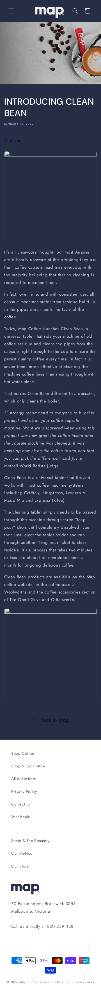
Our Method (22, 853)
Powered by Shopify (53, 982)
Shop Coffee (22, 753)
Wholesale (20, 817)
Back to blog (54, 720)
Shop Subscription (28, 766)
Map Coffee (29, 982)
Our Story (20, 866)
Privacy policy (84, 982)
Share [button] (15, 140)
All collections (24, 778)
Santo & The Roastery (30, 840)
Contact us (20, 804)
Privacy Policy (24, 791)
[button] (11, 11)
